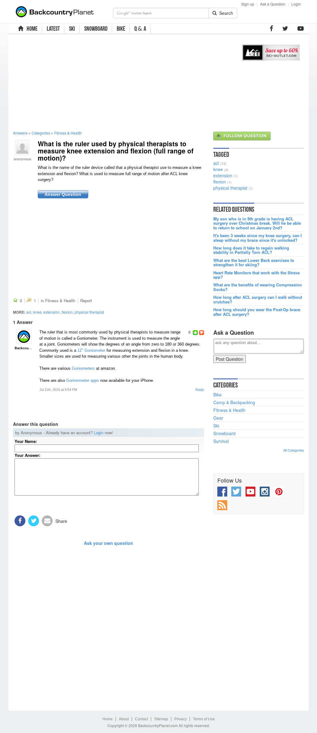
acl (28, 312)
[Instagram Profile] (265, 492)
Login (296, 4)
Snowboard (224, 433)
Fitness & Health (68, 132)
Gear (218, 418)
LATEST (53, 28)
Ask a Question (272, 4)
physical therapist (89, 312)
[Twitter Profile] (285, 28)
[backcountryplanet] (23, 336)
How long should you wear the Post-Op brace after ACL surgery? (256, 311)
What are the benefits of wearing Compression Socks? (257, 287)
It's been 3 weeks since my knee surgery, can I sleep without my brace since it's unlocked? (257, 237)
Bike (217, 394)
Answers (20, 132)
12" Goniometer (91, 350)
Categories (41, 132)
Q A (140, 28)
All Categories (293, 450)
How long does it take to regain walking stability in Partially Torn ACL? (251, 250)
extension (51, 312)
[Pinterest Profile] (279, 492)
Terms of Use (204, 719)
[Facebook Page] (271, 28)
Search (225, 13)
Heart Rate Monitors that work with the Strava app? (256, 275)
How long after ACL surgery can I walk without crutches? (257, 299)
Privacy (180, 719)
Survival (221, 441)
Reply (199, 389)
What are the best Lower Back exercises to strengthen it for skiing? (253, 262)
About (124, 719)
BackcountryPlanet (30, 348)
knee (37, 312)
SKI (72, 28)
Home (107, 719)
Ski (216, 425)
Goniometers (83, 368)
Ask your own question (108, 543)
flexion (67, 312)
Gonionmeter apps (82, 380)
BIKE (121, 28)
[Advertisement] (121, 82)
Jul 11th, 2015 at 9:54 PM (58, 389)
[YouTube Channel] (300, 28)
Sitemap (161, 719)
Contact (141, 719)
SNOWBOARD (95, 28)
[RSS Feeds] (222, 505)
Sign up (247, 4)
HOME (31, 28)
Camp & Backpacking (234, 402)
